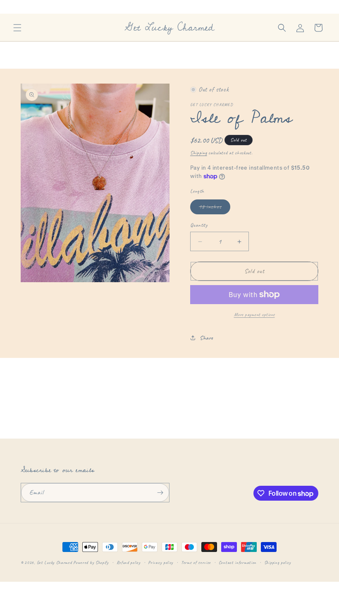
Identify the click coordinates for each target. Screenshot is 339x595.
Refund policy (129, 562)
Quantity (198, 225)
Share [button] (206, 337)
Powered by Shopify (91, 562)
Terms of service (196, 562)
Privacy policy (160, 562)
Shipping (198, 152)
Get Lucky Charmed (54, 562)
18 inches (214, 208)
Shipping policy (277, 562)
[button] (17, 28)
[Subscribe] (160, 492)
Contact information (237, 562)
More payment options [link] (254, 314)
